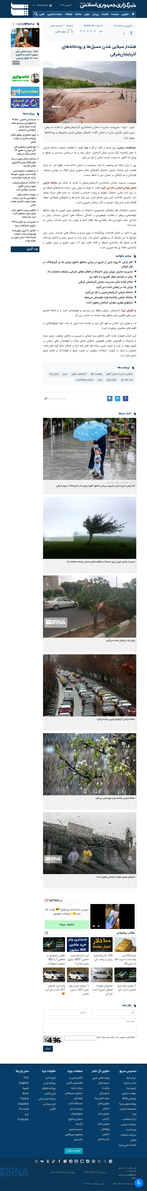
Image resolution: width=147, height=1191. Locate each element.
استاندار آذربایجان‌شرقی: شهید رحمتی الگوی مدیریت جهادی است (24, 186)
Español (23, 1104)
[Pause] (94, 926)
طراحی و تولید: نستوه (127, 1177)
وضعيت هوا (96, 374)
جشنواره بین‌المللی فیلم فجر (73, 1096)
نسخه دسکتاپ (73, 1151)
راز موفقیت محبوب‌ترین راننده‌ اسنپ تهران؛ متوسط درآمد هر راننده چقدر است (23, 174)
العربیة (26, 1088)
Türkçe (24, 1099)
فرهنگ (68, 14)
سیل (100, 380)
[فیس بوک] (59, 1162)
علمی (41, 14)
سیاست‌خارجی (54, 14)
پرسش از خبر (76, 1109)
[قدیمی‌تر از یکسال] (89, 449)
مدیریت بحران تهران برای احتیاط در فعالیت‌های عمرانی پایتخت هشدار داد (90, 271)
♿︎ (139, 1182)
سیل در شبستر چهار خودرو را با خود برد (111, 276)
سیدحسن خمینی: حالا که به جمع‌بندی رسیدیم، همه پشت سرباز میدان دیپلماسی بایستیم (24, 125)
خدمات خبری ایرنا (127, 1145)
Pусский (24, 1109)
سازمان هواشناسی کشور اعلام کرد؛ (120, 482)
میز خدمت (131, 1130)
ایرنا (107, 5)
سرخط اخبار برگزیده (103, 1085)
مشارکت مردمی (128, 1124)
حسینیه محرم (75, 1129)
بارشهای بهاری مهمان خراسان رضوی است (109, 302)
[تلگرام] (110, 1162)
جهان (86, 14)
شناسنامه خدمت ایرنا (128, 1111)
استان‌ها (70, 25)
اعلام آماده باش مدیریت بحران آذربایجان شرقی (105, 282)
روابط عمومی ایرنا (127, 1104)
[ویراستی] (65, 1162)
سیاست (115, 14)
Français (23, 1119)
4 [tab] (14, 24)
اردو (27, 1114)
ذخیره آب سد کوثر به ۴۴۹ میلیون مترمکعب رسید (24, 223)
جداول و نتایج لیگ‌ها (75, 1121)
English (24, 1083)
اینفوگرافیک (76, 1114)
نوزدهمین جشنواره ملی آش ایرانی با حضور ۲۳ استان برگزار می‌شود (25, 150)
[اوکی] (47, 1162)
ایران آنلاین (50, 1093)
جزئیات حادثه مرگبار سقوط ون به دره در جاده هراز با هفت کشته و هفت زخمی (23, 200)
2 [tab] (21, 24)
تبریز (65, 374)
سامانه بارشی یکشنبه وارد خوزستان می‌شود (108, 297)
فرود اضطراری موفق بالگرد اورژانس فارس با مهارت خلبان (23, 138)
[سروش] (70, 1162)
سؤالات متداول (129, 1093)
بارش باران (111, 380)
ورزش (95, 14)
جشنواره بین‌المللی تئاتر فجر (73, 1137)
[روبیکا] (99, 1162)
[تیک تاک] (53, 1162)
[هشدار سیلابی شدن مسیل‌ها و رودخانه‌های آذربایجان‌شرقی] (89, 92)
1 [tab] (25, 24)
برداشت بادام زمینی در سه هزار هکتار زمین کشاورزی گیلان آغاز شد (24, 162)
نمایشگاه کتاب (75, 1103)
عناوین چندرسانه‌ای (103, 1136)
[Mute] (99, 926)
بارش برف (53, 374)
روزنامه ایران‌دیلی (47, 1099)
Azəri (25, 1093)
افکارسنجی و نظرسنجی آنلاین (74, 1080)
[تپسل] (46, 900)
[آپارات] (93, 1162)
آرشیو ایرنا (131, 1088)
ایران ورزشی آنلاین (49, 1106)
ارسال (48, 1049)
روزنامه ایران (49, 1083)
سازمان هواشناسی (84, 380)
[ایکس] (105, 1162)
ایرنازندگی (50, 1078)
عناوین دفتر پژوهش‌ (103, 1126)
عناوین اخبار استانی (103, 1106)
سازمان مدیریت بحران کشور (119, 374)
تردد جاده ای (127, 380)
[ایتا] (76, 1162)
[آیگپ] (82, 1162)
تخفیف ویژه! (67, 924)
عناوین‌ (125, 14)
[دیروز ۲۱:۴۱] (25, 37)
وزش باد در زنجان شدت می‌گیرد (114, 287)
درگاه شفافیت (129, 1119)
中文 (26, 1078)
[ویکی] (42, 1162)
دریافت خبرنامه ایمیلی (128, 1137)
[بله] (87, 1162)
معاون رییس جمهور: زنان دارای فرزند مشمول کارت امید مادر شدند (24, 213)
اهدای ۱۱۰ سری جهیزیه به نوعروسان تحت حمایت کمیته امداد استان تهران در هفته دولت (23, 236)
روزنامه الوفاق (49, 1088)
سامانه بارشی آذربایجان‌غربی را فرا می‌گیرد (109, 292)
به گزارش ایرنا (129, 311)
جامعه (78, 14)
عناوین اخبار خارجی (103, 1116)
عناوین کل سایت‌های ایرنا (101, 1096)
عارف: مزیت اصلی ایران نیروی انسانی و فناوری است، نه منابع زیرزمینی (26, 55)
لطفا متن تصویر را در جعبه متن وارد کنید (116, 1037)
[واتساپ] (36, 1162)
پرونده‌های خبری (100, 1078)
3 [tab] (17, 24)
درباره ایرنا (131, 1078)
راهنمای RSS (129, 1099)
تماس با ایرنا (130, 1083)
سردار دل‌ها (76, 1088)
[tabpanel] (25, 47)
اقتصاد (104, 14)
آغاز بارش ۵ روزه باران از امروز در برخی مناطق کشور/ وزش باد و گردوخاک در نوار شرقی (88, 264)
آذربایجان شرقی (57, 25)
